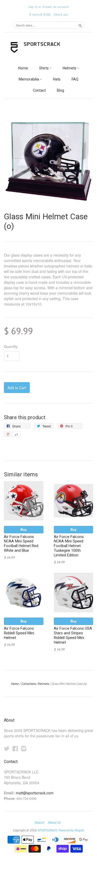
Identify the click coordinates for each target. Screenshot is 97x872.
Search (39, 822)
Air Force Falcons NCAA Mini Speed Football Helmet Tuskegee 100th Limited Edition (69, 545)
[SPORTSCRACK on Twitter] (7, 748)
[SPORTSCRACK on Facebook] (15, 748)
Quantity (11, 346)
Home (23, 68)
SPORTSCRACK (47, 830)
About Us (54, 822)
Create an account (55, 7)
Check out (61, 14)
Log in (32, 7)
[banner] (48, 48)
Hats (57, 79)
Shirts (44, 68)
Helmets (70, 68)
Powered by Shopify (71, 830)
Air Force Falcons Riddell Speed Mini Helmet (19, 633)
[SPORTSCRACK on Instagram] (24, 748)
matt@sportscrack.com (35, 792)
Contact (39, 90)
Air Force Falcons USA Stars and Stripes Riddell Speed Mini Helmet (73, 635)
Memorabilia (29, 79)
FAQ (75, 79)
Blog (60, 90)
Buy (23, 529)
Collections (28, 684)
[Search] (80, 24)
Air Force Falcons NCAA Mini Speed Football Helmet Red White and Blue (21, 543)
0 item (39, 14)
